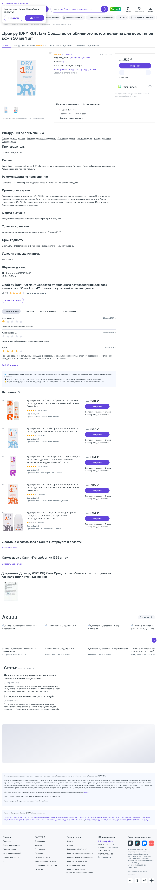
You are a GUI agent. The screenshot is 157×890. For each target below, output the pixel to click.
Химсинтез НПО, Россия (51, 529)
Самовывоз (80, 45)
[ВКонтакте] (130, 880)
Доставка (67, 45)
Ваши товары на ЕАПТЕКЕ (45, 861)
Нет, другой (13, 18)
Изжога (123, 17)
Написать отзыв (13, 300)
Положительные (48, 311)
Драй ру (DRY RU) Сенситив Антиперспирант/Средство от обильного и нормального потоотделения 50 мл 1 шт (51, 515)
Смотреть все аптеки (12, 564)
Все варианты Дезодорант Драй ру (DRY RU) (75, 69)
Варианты (55, 45)
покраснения (83, 9)
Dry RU (64, 61)
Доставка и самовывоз (67, 104)
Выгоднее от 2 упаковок (143, 17)
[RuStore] (144, 843)
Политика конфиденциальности (79, 853)
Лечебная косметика (75, 17)
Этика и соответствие (75, 865)
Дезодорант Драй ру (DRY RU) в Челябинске (39, 820)
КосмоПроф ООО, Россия (51, 473)
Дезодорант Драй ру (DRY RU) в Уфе (98, 820)
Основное (6, 45)
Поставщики (40, 849)
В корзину (97, 406)
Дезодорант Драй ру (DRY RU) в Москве (18, 817)
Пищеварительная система (101, 17)
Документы (94, 45)
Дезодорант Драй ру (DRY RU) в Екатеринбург (85, 817)
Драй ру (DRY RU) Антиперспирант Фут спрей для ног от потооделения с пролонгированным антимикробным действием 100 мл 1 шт (53, 459)
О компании (40, 841)
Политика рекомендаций (76, 861)
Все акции (145, 617)
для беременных (68, 9)
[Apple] (130, 843)
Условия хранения (91, 104)
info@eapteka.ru (106, 841)
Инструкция (19, 45)
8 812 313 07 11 (105, 850)
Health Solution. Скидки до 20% (59, 648)
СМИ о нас (39, 869)
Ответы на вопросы (11, 857)
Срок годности (9, 141)
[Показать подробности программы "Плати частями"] (150, 87)
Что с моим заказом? (12, 853)
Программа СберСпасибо (77, 849)
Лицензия (39, 853)
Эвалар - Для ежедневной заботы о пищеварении (19, 650)
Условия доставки (9, 547)
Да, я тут (34, 18)
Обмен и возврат (10, 849)
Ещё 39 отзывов (10, 365)
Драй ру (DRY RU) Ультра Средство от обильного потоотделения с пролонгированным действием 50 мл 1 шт (53, 403)
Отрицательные (69, 311)
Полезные (29, 311)
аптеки (86, 792)
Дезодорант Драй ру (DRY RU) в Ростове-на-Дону (130, 820)
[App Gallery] (151, 843)
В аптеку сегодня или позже (71, 118)
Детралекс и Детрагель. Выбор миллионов (108, 648)
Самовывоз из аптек (11, 845)
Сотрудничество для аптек (46, 865)
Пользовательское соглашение (79, 857)
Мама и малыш (52, 17)
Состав (21, 138)
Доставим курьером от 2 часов (73, 114)
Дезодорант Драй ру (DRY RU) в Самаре (69, 820)
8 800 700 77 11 (105, 854)
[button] (15, 3)
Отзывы (37, 45)
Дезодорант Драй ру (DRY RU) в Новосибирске (51, 817)
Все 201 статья (25, 668)
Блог (5, 861)
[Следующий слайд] (154, 640)
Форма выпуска (84, 138)
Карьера (38, 845)
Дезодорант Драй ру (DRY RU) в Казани (117, 817)
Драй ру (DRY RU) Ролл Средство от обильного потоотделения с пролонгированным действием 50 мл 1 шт (53, 487)
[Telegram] (144, 880)
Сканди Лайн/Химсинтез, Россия (54, 501)
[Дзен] (151, 880)
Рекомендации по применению (41, 138)
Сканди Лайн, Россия (80, 57)
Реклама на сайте (42, 857)
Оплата (69, 841)
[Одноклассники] (137, 880)
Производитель (9, 138)
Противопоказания (66, 138)
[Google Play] (137, 843)
